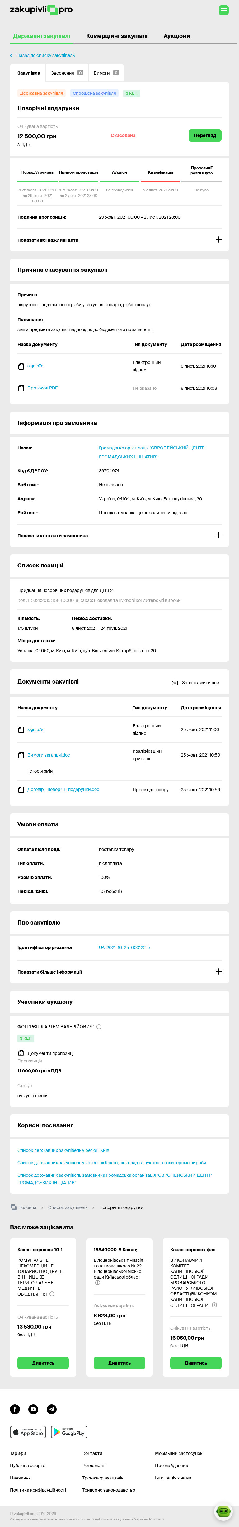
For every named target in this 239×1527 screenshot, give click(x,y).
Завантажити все (200, 682)
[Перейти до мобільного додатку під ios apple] (28, 1432)
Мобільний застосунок (179, 1453)
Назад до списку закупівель (45, 55)
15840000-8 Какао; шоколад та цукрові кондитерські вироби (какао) (119, 1249)
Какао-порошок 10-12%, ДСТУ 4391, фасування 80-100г (43, 1249)
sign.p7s (35, 366)
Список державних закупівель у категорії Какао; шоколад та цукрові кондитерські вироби (111, 1163)
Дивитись (43, 1363)
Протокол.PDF (42, 388)
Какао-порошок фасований (196, 1249)
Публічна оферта (27, 1465)
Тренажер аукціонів (103, 1478)
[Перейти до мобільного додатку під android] (69, 1432)
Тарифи (18, 1453)
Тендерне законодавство (108, 1490)
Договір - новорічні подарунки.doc (63, 789)
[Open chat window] (223, 1511)
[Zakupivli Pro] (41, 10)
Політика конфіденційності (38, 1490)
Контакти (92, 1453)
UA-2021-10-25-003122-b (124, 947)
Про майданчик (171, 1465)
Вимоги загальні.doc (48, 755)
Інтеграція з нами (173, 1478)
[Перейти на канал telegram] (52, 1408)
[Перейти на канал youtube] (33, 1408)
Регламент (93, 1465)
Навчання (20, 1478)
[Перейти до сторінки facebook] (15, 1408)
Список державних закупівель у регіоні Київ (63, 1150)
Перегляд (205, 135)
